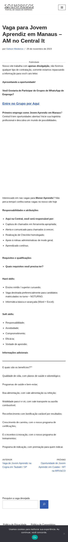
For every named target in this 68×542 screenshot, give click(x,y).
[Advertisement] (34, 161)
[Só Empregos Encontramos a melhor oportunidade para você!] (19, 7)
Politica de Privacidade (14, 524)
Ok (34, 537)
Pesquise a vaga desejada (16, 498)
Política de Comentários (43, 524)
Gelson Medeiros (14, 49)
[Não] (64, 533)
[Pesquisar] (44, 504)
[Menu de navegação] (62, 7)
